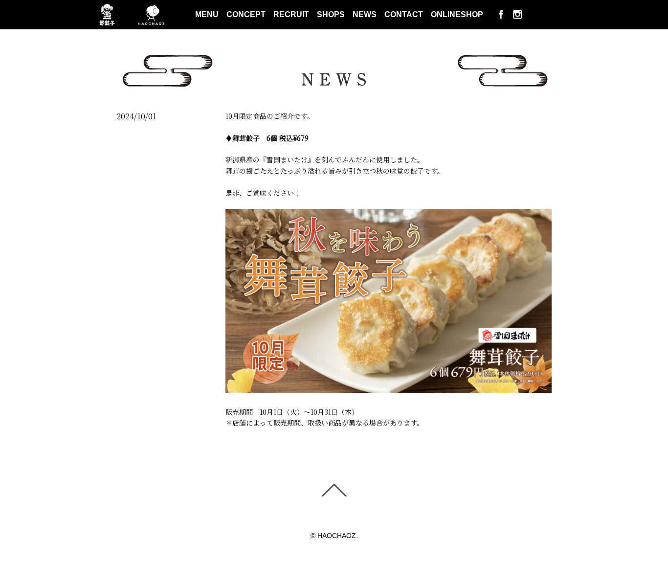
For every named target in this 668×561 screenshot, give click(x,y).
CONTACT (403, 14)
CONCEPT (246, 14)
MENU (207, 14)
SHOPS (331, 14)
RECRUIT (291, 14)
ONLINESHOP (457, 14)
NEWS (365, 14)
